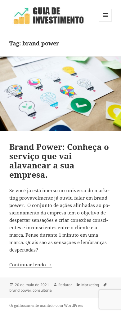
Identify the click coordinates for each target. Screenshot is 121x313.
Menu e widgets (105, 21)
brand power (20, 290)
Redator (65, 284)
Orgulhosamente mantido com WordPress (46, 305)
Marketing (90, 284)
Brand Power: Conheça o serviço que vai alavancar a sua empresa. (59, 160)
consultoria (42, 290)
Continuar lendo (30, 264)
